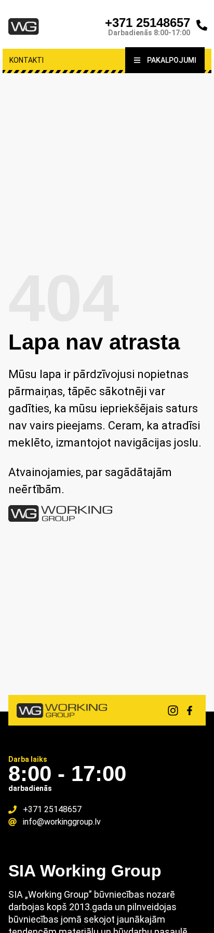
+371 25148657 (147, 23)
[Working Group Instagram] (173, 710)
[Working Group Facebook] (189, 710)
